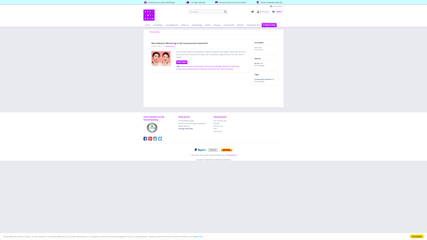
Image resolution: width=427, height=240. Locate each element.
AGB (215, 129)
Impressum (218, 131)
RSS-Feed (258, 47)
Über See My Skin (220, 121)
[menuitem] (208, 12)
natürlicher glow (227, 69)
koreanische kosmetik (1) (264, 79)
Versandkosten (231, 155)
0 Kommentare (169, 46)
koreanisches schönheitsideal (187, 69)
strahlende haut (214, 69)
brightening (235, 66)
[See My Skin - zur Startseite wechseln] (149, 15)
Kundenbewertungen (186, 121)
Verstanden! (417, 236)
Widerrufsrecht (184, 126)
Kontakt (216, 123)
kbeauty (183, 66)
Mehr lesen (182, 62)
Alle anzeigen (260, 65)
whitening (226, 66)
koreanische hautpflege (213, 66)
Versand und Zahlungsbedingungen (191, 123)
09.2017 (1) (259, 63)
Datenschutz (198, 236)
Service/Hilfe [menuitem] (277, 6)
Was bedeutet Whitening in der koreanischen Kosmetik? (179, 43)
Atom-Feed (259, 50)
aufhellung (203, 69)
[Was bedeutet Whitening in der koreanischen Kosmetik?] (161, 58)
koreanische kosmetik (195, 66)
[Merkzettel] (252, 12)
